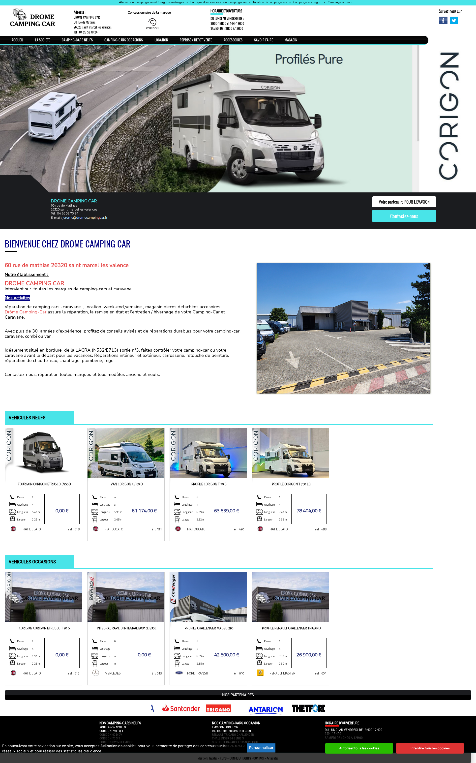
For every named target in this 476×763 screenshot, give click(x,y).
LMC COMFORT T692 (225, 727)
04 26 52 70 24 (88, 32)
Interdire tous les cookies (430, 748)
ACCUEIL (17, 39)
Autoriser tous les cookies (359, 748)
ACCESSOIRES (233, 39)
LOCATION (161, 39)
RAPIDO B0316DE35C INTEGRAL (232, 731)
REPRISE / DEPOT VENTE (196, 39)
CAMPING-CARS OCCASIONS (123, 39)
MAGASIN (291, 39)
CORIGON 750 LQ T (111, 731)
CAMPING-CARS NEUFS (77, 39)
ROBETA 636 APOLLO (112, 727)
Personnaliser (261, 747)
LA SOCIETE (42, 39)
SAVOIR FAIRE (263, 39)
